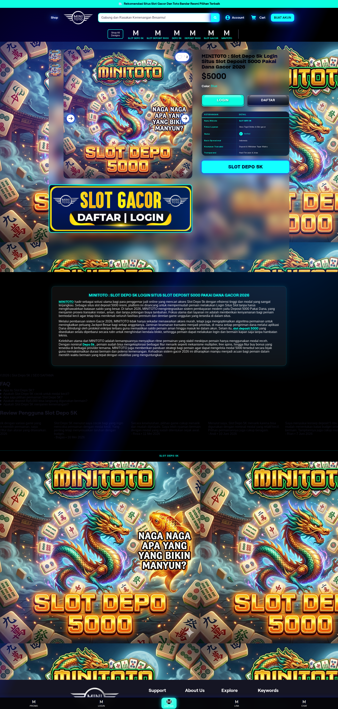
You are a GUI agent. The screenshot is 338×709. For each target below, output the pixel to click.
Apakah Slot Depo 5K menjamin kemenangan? (36, 404)
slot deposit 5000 (245, 328)
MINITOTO (66, 301)
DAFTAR (268, 100)
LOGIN (223, 100)
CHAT (304, 706)
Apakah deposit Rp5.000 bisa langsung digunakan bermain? (45, 400)
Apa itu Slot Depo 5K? (18, 390)
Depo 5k (89, 344)
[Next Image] (185, 118)
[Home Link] (78, 17)
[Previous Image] (71, 118)
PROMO (34, 706)
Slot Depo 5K (245, 167)
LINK (236, 706)
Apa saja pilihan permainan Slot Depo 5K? (33, 397)
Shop (54, 17)
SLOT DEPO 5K (169, 456)
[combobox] (154, 17)
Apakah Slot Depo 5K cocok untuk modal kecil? (36, 393)
